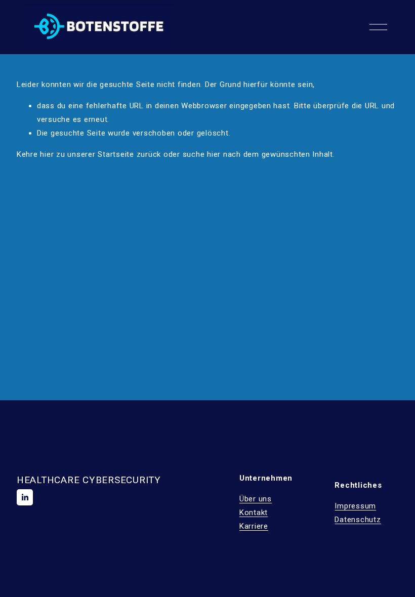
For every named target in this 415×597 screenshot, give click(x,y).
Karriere (253, 526)
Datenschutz (358, 519)
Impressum (355, 505)
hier (47, 154)
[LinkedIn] (25, 497)
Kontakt (253, 512)
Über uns (255, 498)
